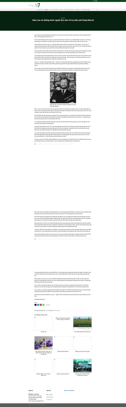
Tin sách (46, 9)
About (44, 404)
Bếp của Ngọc (49, 394)
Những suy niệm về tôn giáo (82, 351)
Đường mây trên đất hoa (63, 374)
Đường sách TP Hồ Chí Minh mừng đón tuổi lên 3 (82, 374)
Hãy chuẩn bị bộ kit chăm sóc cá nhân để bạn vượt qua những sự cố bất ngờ (43, 353)
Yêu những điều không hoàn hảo (82, 331)
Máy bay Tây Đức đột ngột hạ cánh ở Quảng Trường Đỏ (63, 318)
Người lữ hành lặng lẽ (63, 351)
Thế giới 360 (78, 9)
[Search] (96, 10)
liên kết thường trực (56, 310)
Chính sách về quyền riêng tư (35, 404)
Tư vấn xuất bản (86, 9)
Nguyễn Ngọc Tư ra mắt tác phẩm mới (43, 374)
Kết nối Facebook (69, 390)
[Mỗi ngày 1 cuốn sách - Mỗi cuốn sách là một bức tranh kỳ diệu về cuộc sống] (34, 5)
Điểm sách (40, 9)
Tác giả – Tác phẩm (63, 9)
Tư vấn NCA (49, 399)
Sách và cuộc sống (53, 9)
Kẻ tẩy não (43, 331)
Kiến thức (71, 9)
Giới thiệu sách (49, 397)
